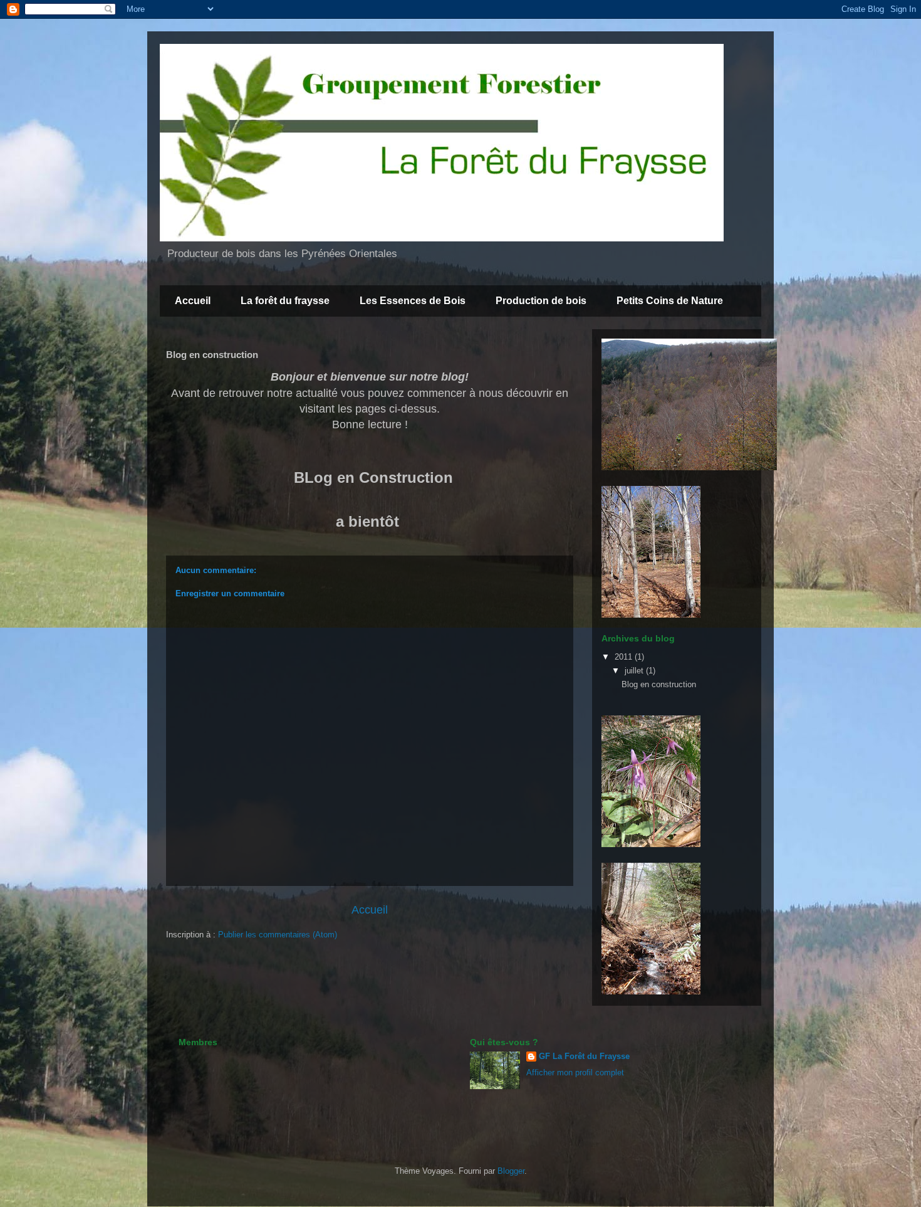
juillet (635, 670)
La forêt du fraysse (285, 300)
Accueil (193, 300)
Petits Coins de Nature (670, 300)
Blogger (510, 1171)
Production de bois (541, 300)
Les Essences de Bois (413, 300)
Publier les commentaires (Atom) (277, 934)
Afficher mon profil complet (575, 1072)
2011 (625, 656)
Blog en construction (659, 684)
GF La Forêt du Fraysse (584, 1056)
